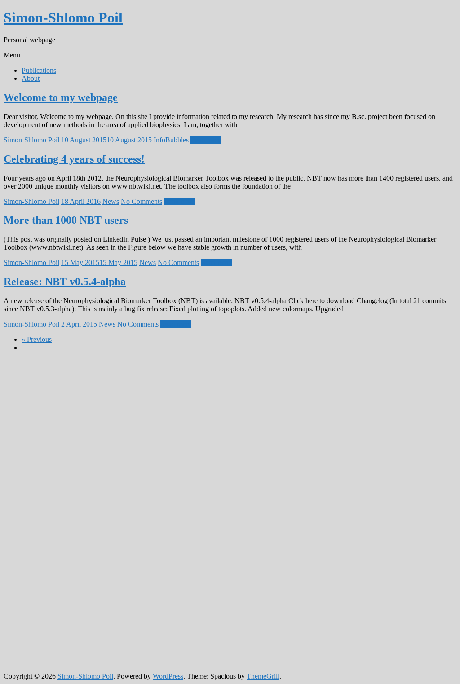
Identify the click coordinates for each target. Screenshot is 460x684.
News (110, 201)
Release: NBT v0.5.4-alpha (65, 281)
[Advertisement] (39, 493)
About (31, 78)
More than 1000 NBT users (66, 220)
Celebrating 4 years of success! (74, 159)
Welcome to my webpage (61, 97)
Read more (205, 140)
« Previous (37, 339)
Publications (39, 70)
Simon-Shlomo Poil (63, 17)
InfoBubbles (171, 140)
